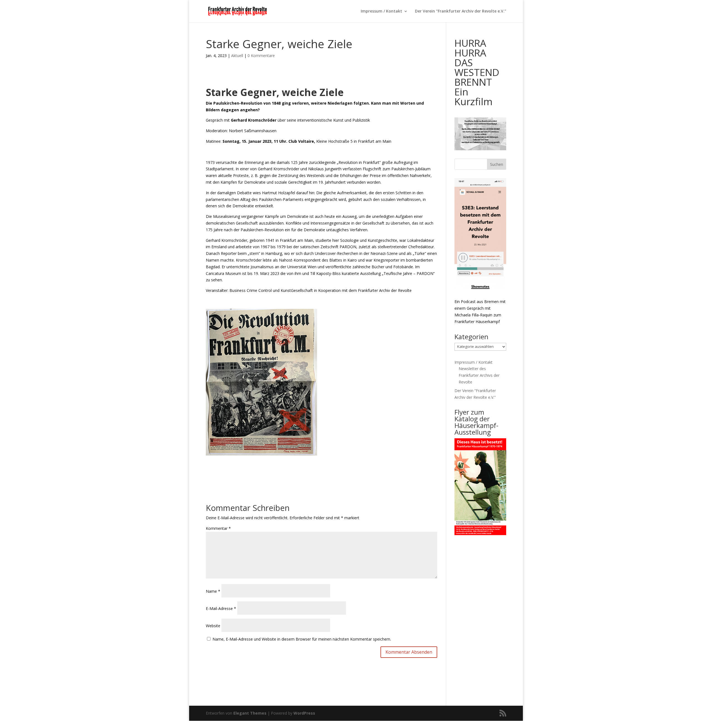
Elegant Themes (249, 713)
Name (213, 591)
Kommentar (218, 528)
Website (213, 625)
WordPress (304, 713)
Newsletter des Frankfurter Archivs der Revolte (479, 375)
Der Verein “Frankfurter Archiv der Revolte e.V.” (460, 11)
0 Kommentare (261, 55)
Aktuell (237, 55)
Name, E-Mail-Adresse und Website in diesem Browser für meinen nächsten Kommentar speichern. (301, 639)
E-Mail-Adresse (221, 608)
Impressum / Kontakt (381, 11)
